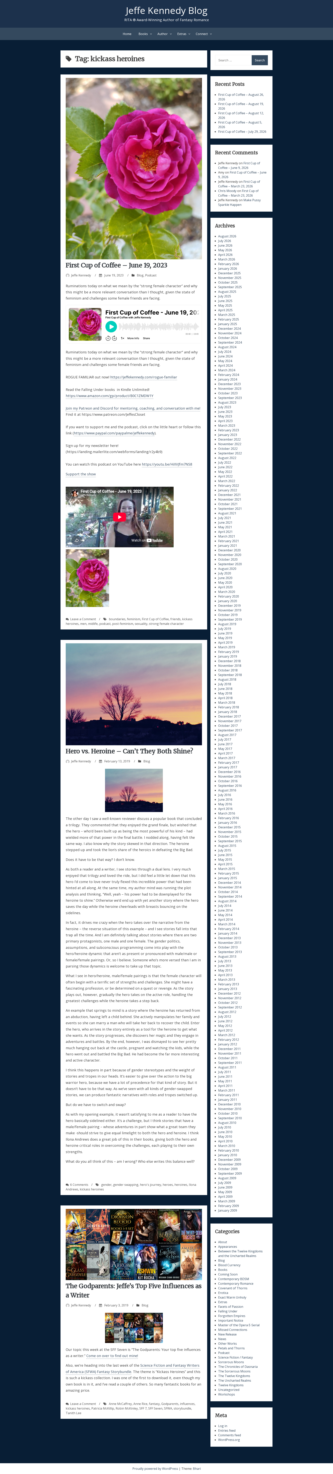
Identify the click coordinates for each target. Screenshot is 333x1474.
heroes (168, 1185)
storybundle (182, 1408)
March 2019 (226, 647)
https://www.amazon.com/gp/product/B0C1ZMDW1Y (109, 395)
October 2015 (228, 836)
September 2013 (230, 952)
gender (106, 1185)
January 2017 (227, 767)
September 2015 (230, 841)
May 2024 (225, 361)
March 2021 (226, 536)
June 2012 (225, 1021)
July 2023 (224, 407)
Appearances (227, 1246)
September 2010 (230, 1118)
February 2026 (228, 264)
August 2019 (227, 624)
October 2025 (228, 282)
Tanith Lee (73, 1413)
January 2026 (227, 268)
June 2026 (225, 245)
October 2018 (228, 670)
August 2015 (227, 846)
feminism (133, 619)
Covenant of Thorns (232, 1288)
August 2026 (227, 236)
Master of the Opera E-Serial (239, 1325)
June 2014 (225, 910)
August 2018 (227, 679)
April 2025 (225, 310)
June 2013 (225, 966)
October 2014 (228, 892)
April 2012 (225, 1030)
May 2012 (225, 1026)
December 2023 (229, 384)
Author (162, 34)
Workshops (226, 1394)
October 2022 (228, 449)
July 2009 (224, 1183)
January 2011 (227, 1100)
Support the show (81, 474)
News (222, 1339)
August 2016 (227, 790)
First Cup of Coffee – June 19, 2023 (116, 265)
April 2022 (225, 476)
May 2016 (225, 804)
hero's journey (150, 1185)
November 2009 (229, 1164)
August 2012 (227, 1012)
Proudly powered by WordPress (155, 1468)
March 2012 (226, 1035)
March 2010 (226, 1146)
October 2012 (228, 1003)
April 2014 (225, 919)
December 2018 (229, 661)
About (222, 1242)
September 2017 (230, 730)
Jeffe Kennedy (81, 275)
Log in (222, 1426)
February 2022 (228, 485)
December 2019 (229, 605)
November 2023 (229, 388)
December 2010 (229, 1104)
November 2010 (229, 1109)
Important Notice (230, 1320)
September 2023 (230, 398)
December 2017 (229, 716)
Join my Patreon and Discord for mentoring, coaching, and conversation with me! (133, 408)
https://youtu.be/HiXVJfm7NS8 (167, 464)
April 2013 (225, 975)
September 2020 (230, 564)
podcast (105, 624)
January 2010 (227, 1155)
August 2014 (227, 901)
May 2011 (225, 1081)
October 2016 (228, 781)
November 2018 (229, 666)
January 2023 (227, 435)
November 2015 (229, 832)
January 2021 (227, 545)
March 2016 (226, 813)
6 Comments (79, 1185)
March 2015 (226, 869)
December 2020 (229, 550)
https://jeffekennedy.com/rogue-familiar (143, 377)
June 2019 (225, 633)
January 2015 (227, 878)
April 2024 (225, 365)
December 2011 (229, 1049)
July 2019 (224, 629)
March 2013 (226, 979)
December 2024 (229, 328)
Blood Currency (229, 1265)
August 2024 (227, 347)
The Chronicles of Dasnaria (238, 1367)
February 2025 (228, 319)
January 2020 (227, 601)
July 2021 (224, 518)
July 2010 (224, 1127)
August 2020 (227, 569)
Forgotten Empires (231, 1316)
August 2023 (227, 402)
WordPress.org (229, 1440)
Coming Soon (228, 1274)
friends (175, 619)
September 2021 (230, 509)
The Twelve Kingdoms (234, 1376)
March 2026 (226, 259)
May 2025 (225, 305)
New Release (227, 1334)
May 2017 (225, 749)
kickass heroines (92, 1189)
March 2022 (226, 481)
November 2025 (229, 278)
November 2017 (229, 721)
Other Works (227, 1343)
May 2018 (225, 693)
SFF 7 (143, 1408)
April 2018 (225, 698)
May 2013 (225, 970)
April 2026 (225, 255)
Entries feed (226, 1430)
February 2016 (228, 818)
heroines (180, 1185)
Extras (181, 34)
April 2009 (225, 1196)
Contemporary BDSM (233, 1279)
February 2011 (228, 1095)
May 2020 (225, 582)
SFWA (168, 1408)
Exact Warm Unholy (232, 1297)
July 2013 (224, 961)
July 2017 (224, 739)
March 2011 (226, 1090)
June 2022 (225, 467)
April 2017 (225, 753)
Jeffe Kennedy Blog (166, 10)
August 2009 (227, 1178)
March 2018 (226, 702)
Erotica (223, 1293)
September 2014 (230, 896)
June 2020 (225, 578)
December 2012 (229, 993)
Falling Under (227, 1311)
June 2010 (225, 1132)
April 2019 (225, 642)
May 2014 (225, 915)
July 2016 (224, 795)
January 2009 (227, 1210)
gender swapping (125, 1185)
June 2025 (225, 301)
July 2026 (224, 241)
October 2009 (228, 1169)
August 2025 (227, 292)
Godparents (169, 1404)
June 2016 (225, 799)
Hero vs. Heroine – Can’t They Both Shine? (129, 751)
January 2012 (227, 1044)
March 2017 (226, 758)
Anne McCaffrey (120, 1404)
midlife (93, 624)
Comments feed (229, 1435)
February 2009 (228, 1206)
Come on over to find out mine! (112, 1355)
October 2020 (228, 559)
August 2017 (227, 735)
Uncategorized (228, 1390)
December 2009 (229, 1160)
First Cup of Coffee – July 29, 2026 (242, 131)
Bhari (197, 1468)
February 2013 (228, 984)
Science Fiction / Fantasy (235, 1357)
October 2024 (228, 338)
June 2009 (225, 1187)
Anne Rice (140, 1404)
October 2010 (228, 1113)
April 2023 (225, 421)
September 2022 (230, 453)
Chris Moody (227, 191)
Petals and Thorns (231, 1348)
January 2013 (227, 989)
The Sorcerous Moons (234, 1371)
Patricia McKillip (102, 1408)
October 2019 (228, 615)
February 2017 (228, 762)
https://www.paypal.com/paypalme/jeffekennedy (114, 433)
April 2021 (225, 532)
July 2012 (224, 1016)
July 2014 (224, 906)
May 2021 (225, 527)
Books (143, 34)
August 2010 (227, 1123)
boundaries (117, 619)
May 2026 (225, 250)
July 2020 (224, 573)
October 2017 (228, 726)
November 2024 (229, 333)
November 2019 (229, 610)
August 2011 (227, 1067)
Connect (202, 34)
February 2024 (228, 375)
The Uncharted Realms (234, 1380)
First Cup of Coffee (155, 619)
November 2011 (229, 1053)
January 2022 (227, 490)
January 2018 (227, 712)
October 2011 (228, 1058)
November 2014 (229, 887)
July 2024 (224, 352)
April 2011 (225, 1086)
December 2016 (229, 772)
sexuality (141, 624)
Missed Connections (232, 1330)
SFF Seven (155, 1408)
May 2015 (225, 859)
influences (187, 1404)
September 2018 (230, 675)
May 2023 (225, 416)
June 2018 (225, 689)
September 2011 (230, 1063)
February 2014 (228, 929)
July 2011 (224, 1072)
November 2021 (229, 499)
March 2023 (226, 425)
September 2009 (230, 1173)
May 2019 (225, 638)
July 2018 (224, 684)
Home (127, 34)
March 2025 (226, 315)
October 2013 (228, 947)
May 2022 (225, 472)
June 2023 (225, 412)
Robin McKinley (127, 1408)
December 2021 (229, 495)
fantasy (154, 1404)
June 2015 (225, 855)
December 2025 (229, 273)
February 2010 (228, 1150)
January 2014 (227, 933)
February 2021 (228, 541)
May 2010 (225, 1136)
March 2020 (226, 592)
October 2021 (228, 504)
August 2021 (227, 513)
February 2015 (228, 873)
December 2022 (229, 439)
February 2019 (228, 652)
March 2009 (226, 1201)
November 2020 (229, 555)
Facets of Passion (230, 1307)
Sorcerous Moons (231, 1362)
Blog (140, 275)
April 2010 (225, 1141)
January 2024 (227, 379)
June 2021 (225, 522)
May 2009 (225, 1192)
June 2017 (225, 744)
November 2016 (229, 776)
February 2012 (228, 1039)
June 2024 (225, 356)
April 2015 (225, 864)
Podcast (150, 275)
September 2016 (230, 786)
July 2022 (224, 462)
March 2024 (226, 370)
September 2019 (230, 619)
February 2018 (228, 707)
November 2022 (229, 444)
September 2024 (230, 342)
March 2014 (226, 924)
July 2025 (224, 296)
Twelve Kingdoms (231, 1385)
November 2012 (229, 998)
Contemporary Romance (235, 1283)
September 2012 (230, 1007)
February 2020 (228, 596)
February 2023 (228, 430)
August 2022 (227, 458)
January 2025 (227, 324)
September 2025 (230, 287)
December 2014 (229, 883)
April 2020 (225, 587)
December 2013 (229, 938)
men (83, 624)
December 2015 (229, 827)
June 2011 (225, 1076)
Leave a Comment (83, 619)
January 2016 (227, 822)
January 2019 (227, 656)
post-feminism (122, 624)
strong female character (166, 624)
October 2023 (228, 393)
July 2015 (224, 850)
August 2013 (227, 956)
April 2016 (225, 809)
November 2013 (229, 943)
